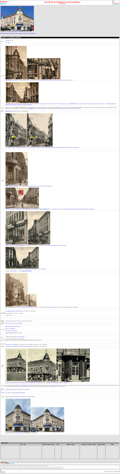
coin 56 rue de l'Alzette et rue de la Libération (25, 307)
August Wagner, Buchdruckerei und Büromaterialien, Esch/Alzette (56, 147)
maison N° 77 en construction (59, 103)
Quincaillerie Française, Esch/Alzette (13, 311)
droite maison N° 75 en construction (97, 103)
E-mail (62, 468)
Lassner (9, 321)
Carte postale (41, 80)
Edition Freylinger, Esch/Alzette (36, 186)
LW (59, 386)
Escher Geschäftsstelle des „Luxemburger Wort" (27, 385)
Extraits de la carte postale (34, 147)
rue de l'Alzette (47, 245)
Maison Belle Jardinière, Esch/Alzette (13, 326)
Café (27, 147)
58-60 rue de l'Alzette (20, 392)
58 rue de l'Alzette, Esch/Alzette (15, 31)
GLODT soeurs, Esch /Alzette (12, 186)
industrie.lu (70, 80)
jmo (30, 31)
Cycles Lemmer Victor (10, 245)
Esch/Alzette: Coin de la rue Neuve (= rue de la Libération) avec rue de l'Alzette (22, 209)
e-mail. (47, 465)
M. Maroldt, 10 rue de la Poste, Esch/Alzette (54, 80)
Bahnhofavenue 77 (54, 386)
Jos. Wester (8, 42)
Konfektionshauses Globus (62, 108)
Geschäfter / (7, 463)
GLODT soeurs (46, 209)
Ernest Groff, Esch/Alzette (53, 382)
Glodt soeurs (19, 147)
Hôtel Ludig (92, 385)
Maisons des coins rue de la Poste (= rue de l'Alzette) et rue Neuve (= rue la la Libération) (18, 33)
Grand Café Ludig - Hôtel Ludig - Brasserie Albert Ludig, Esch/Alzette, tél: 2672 (21, 382)
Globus (24, 147)
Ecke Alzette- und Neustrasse (12, 330)
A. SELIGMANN (11, 328)
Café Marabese (14, 270)
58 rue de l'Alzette (18, 323)
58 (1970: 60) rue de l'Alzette (20, 396)
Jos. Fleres (8, 392)
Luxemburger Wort (9, 389)
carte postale (50, 307)
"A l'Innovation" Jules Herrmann (12, 344)
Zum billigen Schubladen (11, 147)
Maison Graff (84, 103)
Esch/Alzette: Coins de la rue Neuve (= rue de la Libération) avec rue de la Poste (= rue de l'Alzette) (26, 103)
